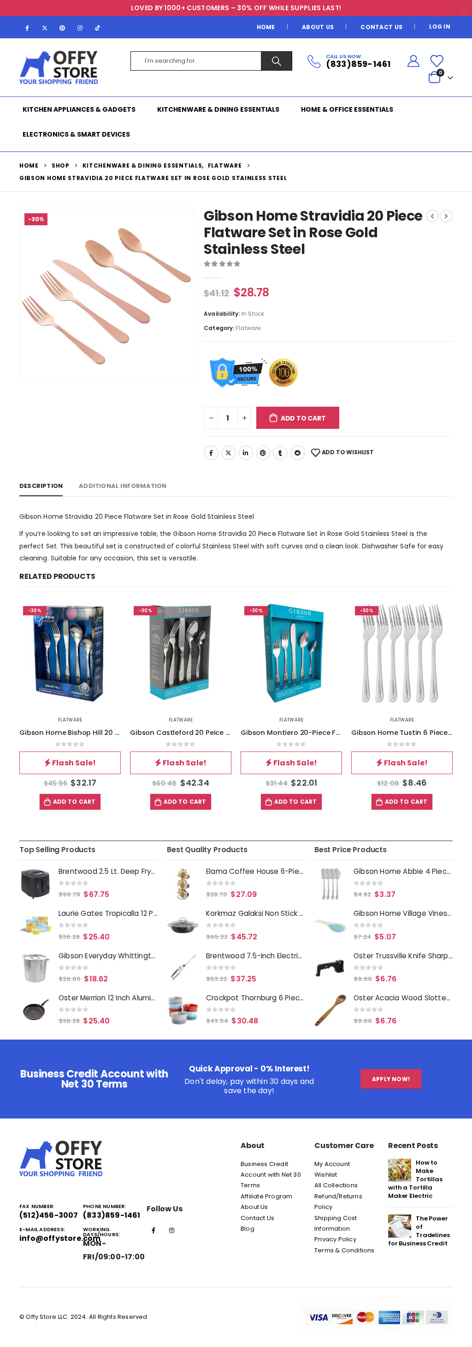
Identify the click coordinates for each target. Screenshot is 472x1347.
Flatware (248, 328)
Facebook (211, 452)
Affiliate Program (266, 1196)
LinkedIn (245, 452)
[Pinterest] (62, 27)
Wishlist (325, 1174)
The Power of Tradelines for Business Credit (419, 1231)
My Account (332, 1164)
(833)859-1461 (112, 1215)
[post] (399, 1169)
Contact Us (381, 27)
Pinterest (263, 452)
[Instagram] (80, 27)
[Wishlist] (436, 60)
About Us (318, 27)
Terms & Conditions (344, 1250)
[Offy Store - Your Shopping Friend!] (58, 67)
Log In (439, 26)
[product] (35, 884)
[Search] (276, 61)
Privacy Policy (335, 1239)
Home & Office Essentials (347, 109)
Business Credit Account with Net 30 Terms (271, 1175)
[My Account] (413, 61)
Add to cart (303, 418)
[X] (44, 27)
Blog (247, 1228)
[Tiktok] (97, 27)
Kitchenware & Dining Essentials (218, 109)
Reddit (297, 452)
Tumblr (280, 452)
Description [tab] (41, 485)
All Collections (336, 1185)
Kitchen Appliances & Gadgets (79, 109)
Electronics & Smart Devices (76, 134)
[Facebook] (27, 27)
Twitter (228, 452)
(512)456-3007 (48, 1215)
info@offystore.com (60, 1238)
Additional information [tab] (122, 485)
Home (266, 27)
